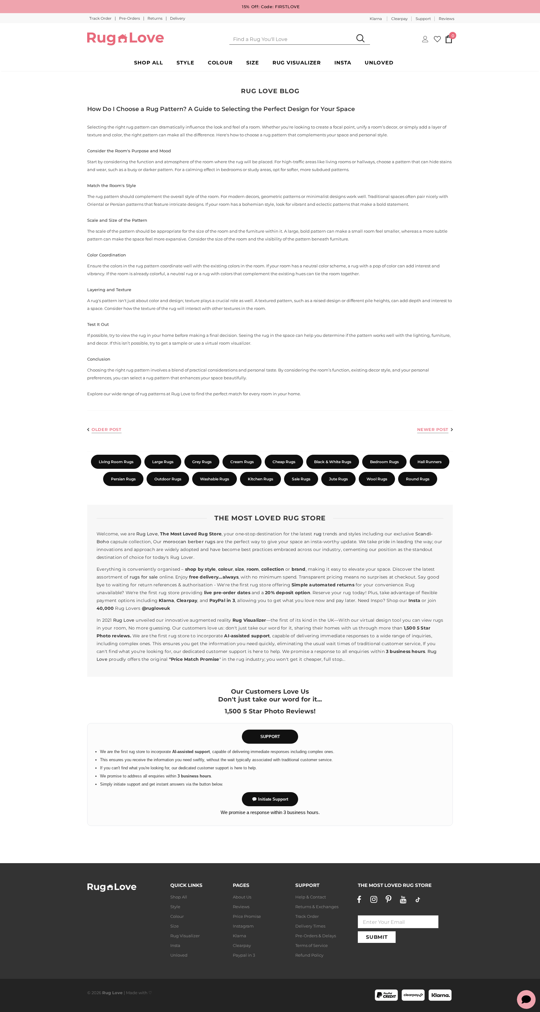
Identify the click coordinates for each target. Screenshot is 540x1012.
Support (423, 18)
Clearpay (399, 18)
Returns (155, 18)
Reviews (446, 18)
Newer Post (433, 429)
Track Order (100, 18)
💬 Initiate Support (270, 799)
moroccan (175, 541)
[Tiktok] (417, 899)
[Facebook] (359, 899)
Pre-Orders (130, 18)
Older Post (107, 429)
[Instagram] (373, 899)
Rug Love (180, 393)
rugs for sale (144, 577)
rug (318, 534)
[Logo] (125, 39)
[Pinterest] (388, 899)
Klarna (376, 18)
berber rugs (201, 541)
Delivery (177, 18)
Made (132, 992)
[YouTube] (403, 899)
